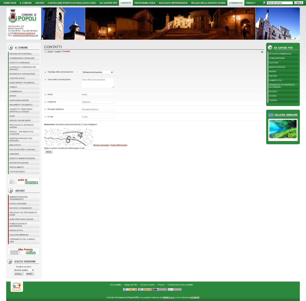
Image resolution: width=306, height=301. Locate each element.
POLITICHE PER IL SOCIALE (22, 149)
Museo (272, 71)
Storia (272, 96)
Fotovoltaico (17, 172)
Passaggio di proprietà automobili (282, 86)
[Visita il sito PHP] (160, 289)
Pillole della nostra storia (208, 3)
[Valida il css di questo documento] (130, 289)
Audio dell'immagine (119, 145)
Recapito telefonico (56, 109)
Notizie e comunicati (21, 208)
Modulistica (16, 230)
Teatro (273, 100)
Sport (13, 96)
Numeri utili (275, 80)
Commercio (236, 3)
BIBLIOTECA (15, 145)
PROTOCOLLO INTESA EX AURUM (22, 126)
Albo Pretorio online (21, 219)
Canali (57, 51)
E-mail (50, 117)
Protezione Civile (145, 3)
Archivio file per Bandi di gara (23, 213)
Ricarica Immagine (101, 145)
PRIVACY (251, 3)
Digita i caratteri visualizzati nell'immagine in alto (64, 148)
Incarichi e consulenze (22, 74)
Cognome (52, 102)
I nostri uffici (17, 78)
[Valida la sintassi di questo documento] (145, 289)
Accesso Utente (148, 285)
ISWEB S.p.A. (169, 297)
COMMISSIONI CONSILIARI (22, 58)
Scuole (273, 91)
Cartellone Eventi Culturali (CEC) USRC (72, 3)
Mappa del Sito (131, 285)
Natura (273, 76)
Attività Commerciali (280, 54)
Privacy (161, 285)
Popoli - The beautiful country (22, 133)
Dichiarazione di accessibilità (180, 285)
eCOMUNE (194, 297)
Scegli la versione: (24, 267)
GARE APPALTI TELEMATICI (22, 83)
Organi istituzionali (21, 54)
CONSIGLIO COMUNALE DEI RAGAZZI (23, 68)
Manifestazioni (277, 67)
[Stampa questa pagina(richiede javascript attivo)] (262, 51)
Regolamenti (17, 167)
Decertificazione (19, 163)
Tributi (13, 87)
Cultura (273, 63)
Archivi (39, 3)
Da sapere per (108, 3)
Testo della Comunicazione (59, 79)
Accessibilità (115, 285)
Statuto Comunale (20, 63)
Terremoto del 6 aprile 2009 (22, 240)
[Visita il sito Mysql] (175, 289)
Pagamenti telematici (21, 105)
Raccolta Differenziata (173, 3)
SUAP (12, 116)
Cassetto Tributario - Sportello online (21, 110)
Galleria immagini (19, 235)
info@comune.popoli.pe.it (24, 33)
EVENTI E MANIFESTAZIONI (22, 158)
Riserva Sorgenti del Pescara (21, 139)
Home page (10, 3)
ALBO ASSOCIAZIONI (19, 100)
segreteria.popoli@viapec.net (25, 35)
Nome (50, 94)
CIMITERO (14, 154)
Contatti (126, 3)
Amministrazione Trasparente (19, 198)
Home (50, 51)
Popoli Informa (18, 204)
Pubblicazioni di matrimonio (18, 225)
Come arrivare (277, 58)
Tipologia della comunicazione (60, 72)
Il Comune (26, 3)
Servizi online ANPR (20, 120)
